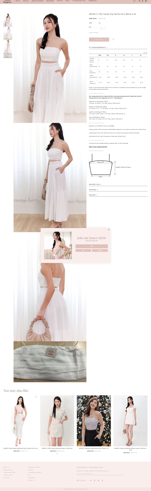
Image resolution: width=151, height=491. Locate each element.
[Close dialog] (109, 229)
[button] (120, 7)
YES (91, 246)
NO (83, 250)
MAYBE (100, 250)
